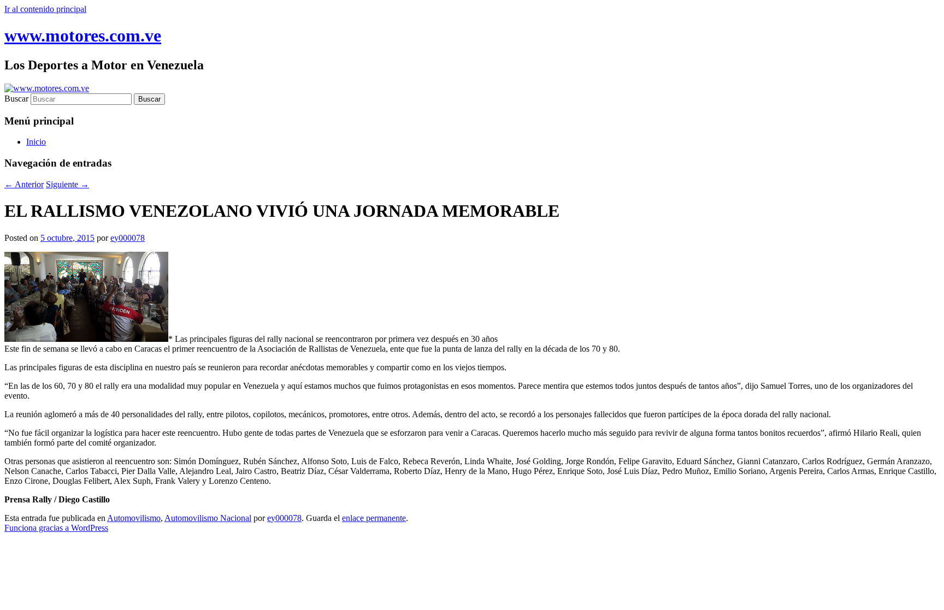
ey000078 (127, 237)
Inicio (36, 141)
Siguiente (67, 184)
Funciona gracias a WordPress (56, 527)
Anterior (24, 184)
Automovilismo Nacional (207, 518)
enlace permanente (374, 518)
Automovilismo (134, 518)
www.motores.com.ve (82, 35)
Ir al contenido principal (45, 9)
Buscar (16, 98)
